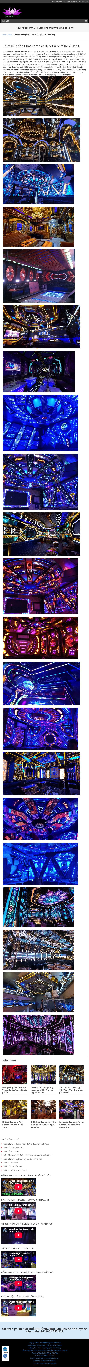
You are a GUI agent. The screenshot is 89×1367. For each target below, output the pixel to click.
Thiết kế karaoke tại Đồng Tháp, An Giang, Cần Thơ (22, 1159)
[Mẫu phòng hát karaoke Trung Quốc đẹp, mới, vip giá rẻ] (14, 1074)
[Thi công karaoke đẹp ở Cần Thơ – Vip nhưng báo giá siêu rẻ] (71, 1074)
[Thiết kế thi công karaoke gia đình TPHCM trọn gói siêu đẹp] (43, 1109)
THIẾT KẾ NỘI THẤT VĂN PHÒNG (15, 1170)
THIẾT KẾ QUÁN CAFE (11, 1162)
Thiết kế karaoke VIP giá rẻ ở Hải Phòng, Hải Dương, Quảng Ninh (27, 1155)
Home (4, 35)
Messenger (5, 1359)
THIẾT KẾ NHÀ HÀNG (11, 1151)
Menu (5, 21)
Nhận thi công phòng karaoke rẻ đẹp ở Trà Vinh (12, 1124)
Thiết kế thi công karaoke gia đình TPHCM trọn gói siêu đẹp (43, 1124)
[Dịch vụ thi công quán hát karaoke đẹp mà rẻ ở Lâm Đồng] (71, 1109)
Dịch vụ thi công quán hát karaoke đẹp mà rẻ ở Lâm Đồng (71, 1124)
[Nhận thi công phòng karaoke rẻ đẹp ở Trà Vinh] (14, 1109)
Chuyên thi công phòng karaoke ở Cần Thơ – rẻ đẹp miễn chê (42, 1090)
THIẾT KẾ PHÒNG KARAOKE (13, 1147)
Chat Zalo (5, 1352)
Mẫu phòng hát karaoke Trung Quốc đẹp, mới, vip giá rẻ (14, 1090)
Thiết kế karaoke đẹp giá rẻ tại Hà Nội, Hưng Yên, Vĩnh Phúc (26, 1144)
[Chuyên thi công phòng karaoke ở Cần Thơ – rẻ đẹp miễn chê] (43, 1074)
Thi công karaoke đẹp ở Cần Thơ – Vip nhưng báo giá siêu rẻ (71, 1090)
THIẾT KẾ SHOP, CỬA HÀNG (13, 1166)
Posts (10, 35)
